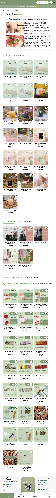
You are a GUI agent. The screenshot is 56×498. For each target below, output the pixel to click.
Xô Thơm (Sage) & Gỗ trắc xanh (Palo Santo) (21, 284)
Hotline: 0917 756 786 (7, 486)
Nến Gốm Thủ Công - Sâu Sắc (41, 77)
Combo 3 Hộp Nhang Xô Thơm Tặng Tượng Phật (10, 443)
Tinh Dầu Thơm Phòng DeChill (10, 266)
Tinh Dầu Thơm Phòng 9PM (41, 242)
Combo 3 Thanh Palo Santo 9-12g (26, 305)
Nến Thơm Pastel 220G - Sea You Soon (40, 167)
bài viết (19, 18)
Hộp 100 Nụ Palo (40, 421)
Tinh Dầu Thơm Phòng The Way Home (26, 243)
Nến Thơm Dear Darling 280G (10, 144)
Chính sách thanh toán (43, 487)
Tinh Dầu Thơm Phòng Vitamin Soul (10, 243)
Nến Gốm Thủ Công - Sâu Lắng (25, 77)
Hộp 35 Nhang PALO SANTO (10, 421)
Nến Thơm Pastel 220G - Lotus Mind (25, 167)
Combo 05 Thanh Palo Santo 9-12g (10, 305)
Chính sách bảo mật (42, 480)
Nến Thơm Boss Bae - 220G (10, 189)
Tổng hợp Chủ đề (9, 10)
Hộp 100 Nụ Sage (10, 466)
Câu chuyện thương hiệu (43, 478)
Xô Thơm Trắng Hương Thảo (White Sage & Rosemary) (10, 376)
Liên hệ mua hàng (42, 489)
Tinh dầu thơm (11, 221)
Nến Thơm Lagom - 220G (41, 189)
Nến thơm (9, 55)
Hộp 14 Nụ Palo (25, 421)
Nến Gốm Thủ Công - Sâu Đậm (10, 77)
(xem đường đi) (10, 484)
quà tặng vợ (16, 10)
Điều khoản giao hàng (43, 484)
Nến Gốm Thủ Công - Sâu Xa (25, 99)
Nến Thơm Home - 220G (25, 189)
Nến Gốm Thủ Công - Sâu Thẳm (10, 99)
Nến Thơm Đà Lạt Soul (41, 122)
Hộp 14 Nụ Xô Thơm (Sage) (41, 443)
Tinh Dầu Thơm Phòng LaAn (25, 265)
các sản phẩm (36, 18)
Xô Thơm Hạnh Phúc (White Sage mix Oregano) (25, 352)
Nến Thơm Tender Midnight (25, 122)
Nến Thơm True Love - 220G (10, 210)
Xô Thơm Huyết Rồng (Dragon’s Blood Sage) (41, 376)
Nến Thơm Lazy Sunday (41, 99)
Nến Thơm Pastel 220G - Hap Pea (10, 167)
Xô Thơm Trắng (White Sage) (10, 398)
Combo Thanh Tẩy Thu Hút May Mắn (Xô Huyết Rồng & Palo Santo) (10, 329)
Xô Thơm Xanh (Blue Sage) (26, 398)
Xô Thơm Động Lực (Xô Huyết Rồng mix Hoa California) (41, 353)
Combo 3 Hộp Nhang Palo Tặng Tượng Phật (41, 399)
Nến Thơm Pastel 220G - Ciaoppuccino (40, 144)
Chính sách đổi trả (42, 482)
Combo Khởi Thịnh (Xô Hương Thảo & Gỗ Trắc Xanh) (40, 305)
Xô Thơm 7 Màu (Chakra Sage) (25, 376)
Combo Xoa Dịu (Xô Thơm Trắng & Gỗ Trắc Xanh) (41, 328)
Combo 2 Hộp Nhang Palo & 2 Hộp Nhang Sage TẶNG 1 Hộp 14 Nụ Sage (25, 467)
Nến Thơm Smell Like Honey (10, 122)
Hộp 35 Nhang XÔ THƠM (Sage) (25, 443)
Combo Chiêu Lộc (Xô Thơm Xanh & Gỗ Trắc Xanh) (25, 328)
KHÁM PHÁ (37, 6)
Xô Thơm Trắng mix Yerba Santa (10, 352)
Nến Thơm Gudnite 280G (25, 143)
